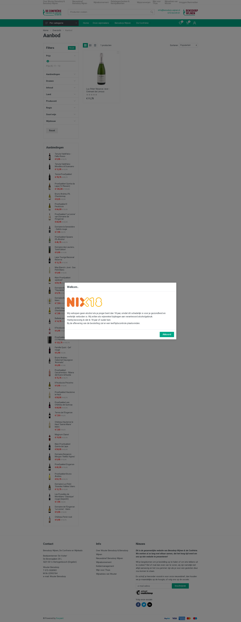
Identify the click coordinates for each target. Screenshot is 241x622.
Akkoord (167, 334)
